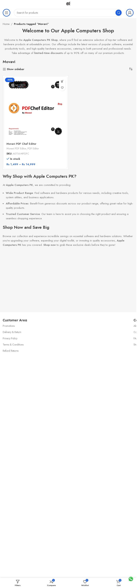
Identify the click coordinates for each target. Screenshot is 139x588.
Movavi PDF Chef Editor (21, 144)
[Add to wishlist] (62, 88)
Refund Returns (10, 351)
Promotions (9, 326)
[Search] (118, 13)
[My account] (129, 12)
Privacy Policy (10, 338)
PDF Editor (33, 148)
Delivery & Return (12, 332)
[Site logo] (68, 3)
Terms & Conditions (13, 344)
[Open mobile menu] (6, 12)
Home (6, 24)
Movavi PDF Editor (16, 148)
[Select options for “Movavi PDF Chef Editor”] (62, 81)
